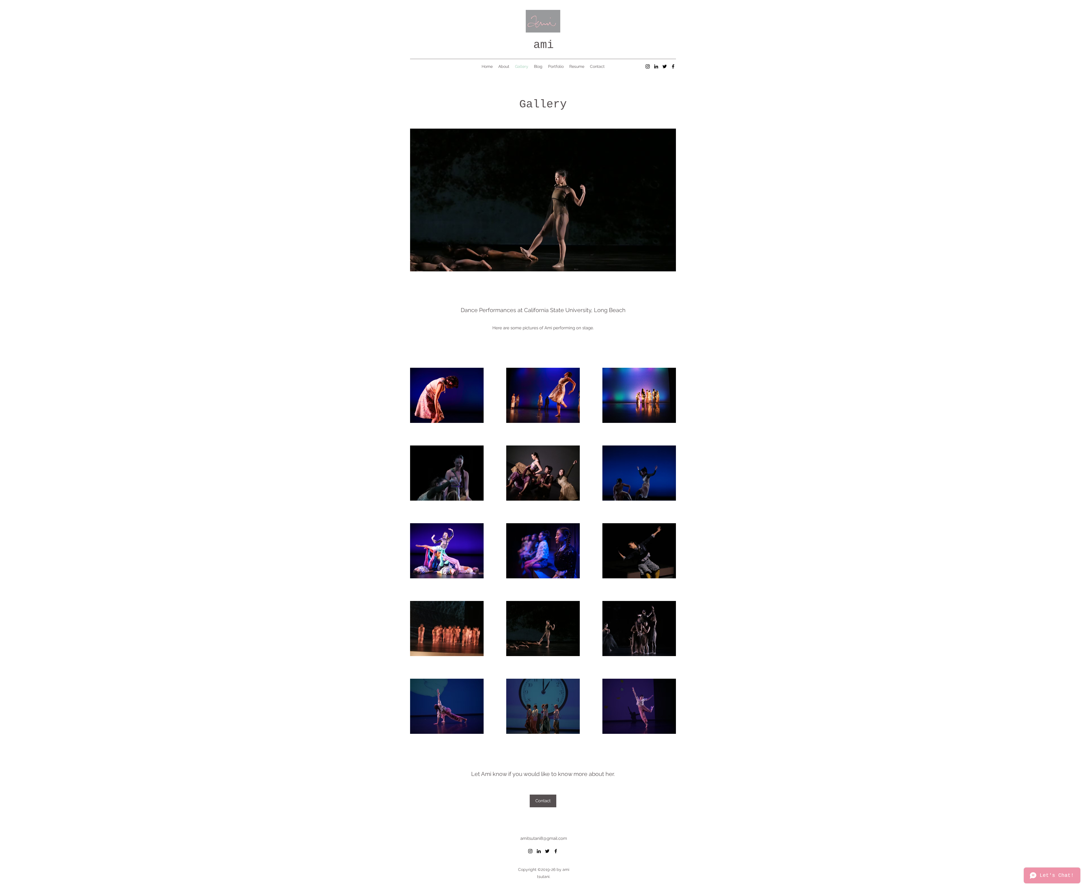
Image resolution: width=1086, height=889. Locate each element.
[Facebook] (673, 66)
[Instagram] (647, 66)
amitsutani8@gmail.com (543, 838)
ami (543, 45)
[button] (606, 200)
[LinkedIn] (656, 66)
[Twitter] (664, 66)
